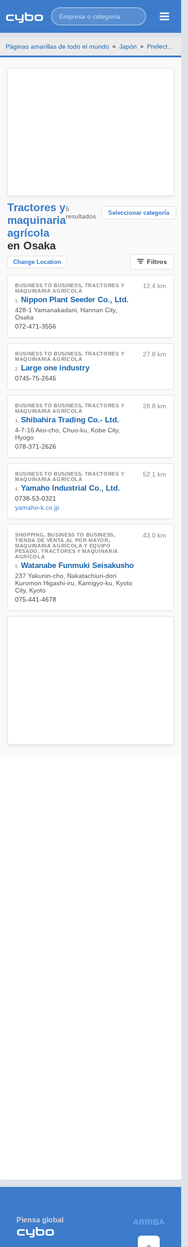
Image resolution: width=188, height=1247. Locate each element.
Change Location (37, 262)
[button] (98, 16)
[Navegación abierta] (164, 16)
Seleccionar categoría (138, 212)
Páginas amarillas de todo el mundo (57, 46)
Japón (128, 46)
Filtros (157, 261)
